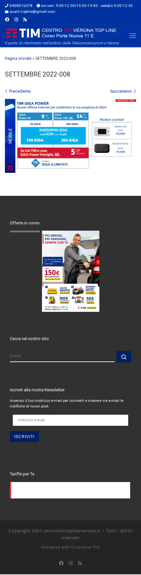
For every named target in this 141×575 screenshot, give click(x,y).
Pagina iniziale (18, 58)
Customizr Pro (85, 547)
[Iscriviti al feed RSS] (25, 19)
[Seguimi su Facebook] (7, 19)
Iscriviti (24, 436)
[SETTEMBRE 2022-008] (70, 136)
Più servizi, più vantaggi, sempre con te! (56, 235)
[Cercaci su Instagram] (16, 19)
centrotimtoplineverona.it (72, 530)
